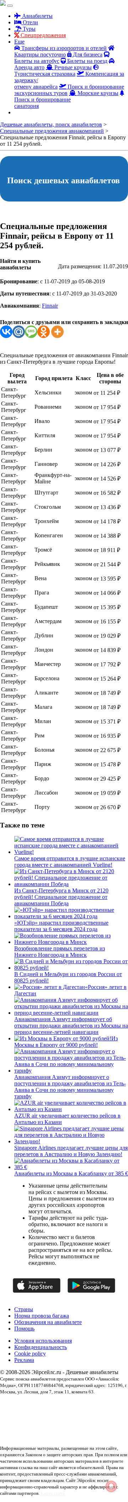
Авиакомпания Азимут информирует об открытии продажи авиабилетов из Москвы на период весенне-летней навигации (71, 1025)
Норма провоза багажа (41, 1316)
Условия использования (43, 1341)
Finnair (50, 306)
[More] (57, 331)
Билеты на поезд (86, 61)
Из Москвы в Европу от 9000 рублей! (66, 1041)
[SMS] (31, 331)
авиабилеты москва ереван (57, 1416)
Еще (19, 42)
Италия (63, 1410)
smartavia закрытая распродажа (27, 1410)
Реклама (24, 1360)
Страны (23, 1309)
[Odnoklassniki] (43, 331)
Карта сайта (53, 1493)
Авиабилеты (37, 16)
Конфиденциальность (40, 1347)
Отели (29, 22)
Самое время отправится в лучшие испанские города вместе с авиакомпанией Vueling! (69, 861)
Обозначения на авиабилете (48, 1322)
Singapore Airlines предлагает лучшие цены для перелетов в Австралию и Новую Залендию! (71, 1151)
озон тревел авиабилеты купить (50, 1423)
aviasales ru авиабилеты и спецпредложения (38, 1404)
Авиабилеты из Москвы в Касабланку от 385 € (71, 1173)
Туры (28, 29)
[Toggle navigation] (10, 6)
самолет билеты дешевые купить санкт (62, 1429)
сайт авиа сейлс (13, 1429)
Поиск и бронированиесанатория (42, 102)
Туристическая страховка (44, 74)
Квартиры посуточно (40, 54)
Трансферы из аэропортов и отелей (63, 48)
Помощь (24, 1329)
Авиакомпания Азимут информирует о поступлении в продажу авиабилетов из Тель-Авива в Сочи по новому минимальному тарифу (70, 1086)
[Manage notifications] (111, 1486)
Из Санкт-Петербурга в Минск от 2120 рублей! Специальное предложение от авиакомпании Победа (61, 896)
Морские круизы (97, 93)
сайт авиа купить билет (99, 1423)
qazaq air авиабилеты (96, 1404)
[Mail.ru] (18, 331)
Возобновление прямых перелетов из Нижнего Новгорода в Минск (59, 951)
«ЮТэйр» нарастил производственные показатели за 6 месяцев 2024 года (61, 926)
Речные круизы (72, 67)
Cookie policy (30, 1354)
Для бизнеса (86, 54)
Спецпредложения (42, 35)
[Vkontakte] (6, 331)
